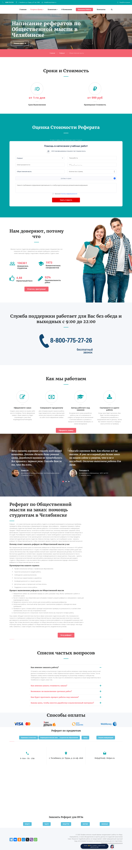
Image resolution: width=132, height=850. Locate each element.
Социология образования (69, 737)
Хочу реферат (66, 635)
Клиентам (52, 9)
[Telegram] (11, 839)
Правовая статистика (28, 737)
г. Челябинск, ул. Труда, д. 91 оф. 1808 (29, 2)
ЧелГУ (47, 824)
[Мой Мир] (23, 839)
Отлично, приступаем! (36, 289)
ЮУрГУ (27, 824)
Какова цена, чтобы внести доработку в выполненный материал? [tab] (62, 703)
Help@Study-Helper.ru (50, 2)
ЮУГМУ (85, 824)
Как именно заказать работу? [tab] (45, 667)
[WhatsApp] (35, 839)
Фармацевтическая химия (49, 737)
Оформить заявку (66, 430)
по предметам (72, 730)
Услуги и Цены (36, 9)
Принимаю (66, 193)
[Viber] (31, 839)
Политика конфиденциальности (112, 843)
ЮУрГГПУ (66, 824)
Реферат (62, 53)
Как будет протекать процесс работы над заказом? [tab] (55, 697)
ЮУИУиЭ (105, 824)
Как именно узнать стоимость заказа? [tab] (49, 686)
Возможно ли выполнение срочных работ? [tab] (51, 691)
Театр (85, 737)
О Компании (66, 9)
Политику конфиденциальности (69, 193)
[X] (27, 839)
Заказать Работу (84, 9)
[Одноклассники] (19, 839)
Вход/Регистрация (125, 2)
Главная (23, 9)
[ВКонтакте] (15, 839)
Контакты (101, 9)
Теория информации (105, 737)
